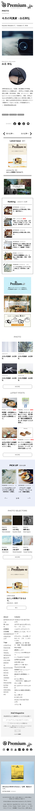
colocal (23, 806)
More (17, 387)
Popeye (15, 806)
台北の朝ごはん (19, 662)
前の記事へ (10, 133)
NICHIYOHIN (8, 668)
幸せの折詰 (17, 647)
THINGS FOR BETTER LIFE (21, 621)
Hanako (5, 806)
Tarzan (19, 806)
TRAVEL (6, 653)
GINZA (30, 804)
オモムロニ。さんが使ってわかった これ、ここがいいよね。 (22, 638)
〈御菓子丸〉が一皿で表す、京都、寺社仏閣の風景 (22, 644)
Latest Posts (17, 393)
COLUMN (13, 114)
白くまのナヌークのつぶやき (22, 687)
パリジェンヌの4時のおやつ (22, 653)
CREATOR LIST (7, 638)
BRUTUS (9, 804)
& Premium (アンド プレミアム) (17, 6)
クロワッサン (24, 804)
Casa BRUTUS (16, 804)
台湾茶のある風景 (19, 659)
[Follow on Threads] (12, 750)
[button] (6, 498)
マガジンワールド (7, 808)
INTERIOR (7, 655)
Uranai (6, 678)
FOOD (6, 650)
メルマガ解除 (17, 734)
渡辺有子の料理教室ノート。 (21, 675)
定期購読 (6, 629)
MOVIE (6, 673)
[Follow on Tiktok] (19, 750)
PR (5, 694)
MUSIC (6, 670)
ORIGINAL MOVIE (7, 691)
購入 (16, 607)
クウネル (10, 806)
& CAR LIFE (18, 697)
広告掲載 (6, 631)
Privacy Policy (21, 808)
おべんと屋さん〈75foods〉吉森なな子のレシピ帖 (22, 681)
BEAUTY (6, 658)
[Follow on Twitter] (8, 750)
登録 (17, 731)
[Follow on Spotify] (23, 750)
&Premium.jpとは (9, 621)
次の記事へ (25, 133)
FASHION (7, 648)
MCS (31, 806)
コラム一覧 (17, 704)
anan (5, 804)
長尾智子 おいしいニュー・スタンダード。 (22, 671)
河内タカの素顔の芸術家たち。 (22, 691)
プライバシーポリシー (20, 726)
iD (4, 665)
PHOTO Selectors (17, 511)
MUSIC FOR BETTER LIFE (21, 701)
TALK (5, 680)
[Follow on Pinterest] (27, 750)
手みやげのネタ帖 (19, 667)
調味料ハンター (19, 650)
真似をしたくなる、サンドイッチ (22, 633)
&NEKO (6, 663)
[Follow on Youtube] (16, 750)
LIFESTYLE (7, 645)
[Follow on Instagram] (4, 750)
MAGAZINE (7, 683)
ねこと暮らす (18, 695)
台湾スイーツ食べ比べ (21, 664)
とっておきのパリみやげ (21, 657)
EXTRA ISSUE (6, 686)
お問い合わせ (28, 808)
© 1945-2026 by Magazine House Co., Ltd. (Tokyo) (17, 801)
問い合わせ (6, 625)
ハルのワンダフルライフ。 (22, 629)
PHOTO (5, 11)
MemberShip (9, 634)
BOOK (6, 675)
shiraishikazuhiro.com (10, 105)
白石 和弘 (9, 63)
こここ (27, 806)
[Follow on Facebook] (31, 750)
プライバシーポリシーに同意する (18, 723)
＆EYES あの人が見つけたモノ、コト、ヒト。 (22, 625)
